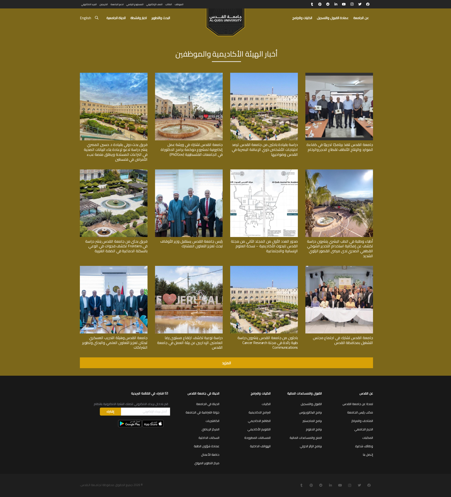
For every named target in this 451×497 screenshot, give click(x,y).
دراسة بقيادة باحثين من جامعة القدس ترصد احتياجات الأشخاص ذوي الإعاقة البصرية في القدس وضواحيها (265, 149)
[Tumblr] (312, 4)
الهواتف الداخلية (260, 446)
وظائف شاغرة (364, 446)
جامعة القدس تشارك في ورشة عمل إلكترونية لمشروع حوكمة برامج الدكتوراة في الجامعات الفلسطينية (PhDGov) (192, 149)
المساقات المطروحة (257, 437)
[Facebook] (368, 4)
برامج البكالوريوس (310, 412)
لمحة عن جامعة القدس (357, 404)
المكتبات (367, 437)
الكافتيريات (212, 421)
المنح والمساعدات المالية (306, 437)
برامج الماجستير (312, 421)
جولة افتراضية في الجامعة (202, 412)
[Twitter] (360, 4)
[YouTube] (344, 4)
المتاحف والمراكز (362, 421)
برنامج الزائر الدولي (311, 446)
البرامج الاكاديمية (260, 412)
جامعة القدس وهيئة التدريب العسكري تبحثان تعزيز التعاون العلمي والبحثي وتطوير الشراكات (115, 342)
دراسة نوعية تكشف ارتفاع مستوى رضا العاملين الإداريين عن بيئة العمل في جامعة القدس (190, 342)
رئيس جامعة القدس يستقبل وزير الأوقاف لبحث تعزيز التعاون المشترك (191, 244)
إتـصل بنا (368, 454)
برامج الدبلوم (314, 429)
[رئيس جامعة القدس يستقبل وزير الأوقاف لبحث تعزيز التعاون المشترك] (189, 171)
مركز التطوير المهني (206, 463)
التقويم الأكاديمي (259, 429)
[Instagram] (352, 4)
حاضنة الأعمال (210, 454)
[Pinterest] (320, 4)
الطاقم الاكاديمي (259, 421)
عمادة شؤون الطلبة (206, 446)
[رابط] (225, 20)
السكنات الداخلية (208, 437)
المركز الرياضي (210, 429)
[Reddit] (328, 4)
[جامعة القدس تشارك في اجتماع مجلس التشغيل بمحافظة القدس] (339, 267)
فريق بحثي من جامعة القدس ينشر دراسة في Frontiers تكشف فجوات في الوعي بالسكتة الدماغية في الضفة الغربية (116, 246)
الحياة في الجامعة (207, 404)
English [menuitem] (85, 17)
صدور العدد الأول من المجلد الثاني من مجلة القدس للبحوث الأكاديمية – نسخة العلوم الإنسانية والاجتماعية (264, 246)
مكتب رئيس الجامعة (360, 412)
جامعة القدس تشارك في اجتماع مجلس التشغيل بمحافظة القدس (343, 340)
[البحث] (97, 18)
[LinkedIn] (336, 4)
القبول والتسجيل (311, 404)
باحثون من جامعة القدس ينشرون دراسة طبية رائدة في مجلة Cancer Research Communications (267, 342)
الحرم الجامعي (363, 429)
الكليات (266, 404)
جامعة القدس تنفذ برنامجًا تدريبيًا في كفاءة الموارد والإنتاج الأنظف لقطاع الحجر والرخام (340, 147)
